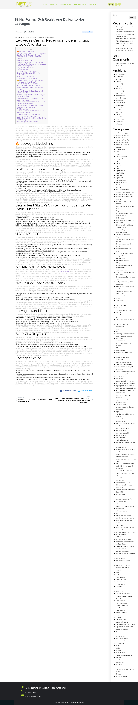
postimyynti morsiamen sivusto (125, 532)
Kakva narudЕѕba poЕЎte (123, 362)
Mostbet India (120, 480)
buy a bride (119, 222)
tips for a (118, 617)
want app (118, 648)
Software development (123, 593)
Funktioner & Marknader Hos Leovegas (30, 62)
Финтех (118, 674)
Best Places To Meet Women (124, 196)
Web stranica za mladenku (124, 655)
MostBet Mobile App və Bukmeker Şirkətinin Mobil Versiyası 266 (124, 485)
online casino (64, 271)
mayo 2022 (119, 112)
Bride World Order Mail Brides (125, 220)
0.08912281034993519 (122, 133)
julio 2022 (119, 107)
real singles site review (123, 560)
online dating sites (121, 511)
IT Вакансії (119, 348)
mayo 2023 (119, 84)
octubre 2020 (120, 124)
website (118, 657)
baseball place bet (121, 182)
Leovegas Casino (23, 69)
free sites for (119, 312)
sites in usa (119, 586)
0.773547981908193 (122, 142)
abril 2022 (119, 114)
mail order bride (121, 430)
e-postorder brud (121, 270)
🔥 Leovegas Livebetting (26, 51)
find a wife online (121, 296)
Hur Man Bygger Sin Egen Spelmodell (30, 91)
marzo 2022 (119, 117)
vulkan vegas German (122, 641)
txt (116, 631)
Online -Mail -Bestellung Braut (125, 506)
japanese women (121, 355)
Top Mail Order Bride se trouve (125, 624)
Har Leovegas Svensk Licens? (27, 122)
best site (118, 199)
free (117, 303)
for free (118, 298)
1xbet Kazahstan (121, 149)
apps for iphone (121, 173)
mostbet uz (119, 497)
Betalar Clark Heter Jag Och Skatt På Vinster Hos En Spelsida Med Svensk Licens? (29, 56)
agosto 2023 (120, 76)
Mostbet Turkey (120, 494)
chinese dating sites (122, 230)
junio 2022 (119, 110)
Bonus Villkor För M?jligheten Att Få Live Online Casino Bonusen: (31, 103)
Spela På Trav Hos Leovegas (27, 71)
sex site (118, 572)
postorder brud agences (123, 539)
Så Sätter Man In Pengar (25, 76)
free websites (120, 315)
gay (117, 317)
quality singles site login (123, 551)
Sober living (119, 591)
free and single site (121, 305)
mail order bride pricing (123, 433)
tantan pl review (120, 610)
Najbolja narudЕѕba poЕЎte (124, 499)
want (117, 645)
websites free (120, 662)
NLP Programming (121, 501)
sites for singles (120, 584)
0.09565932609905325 (123, 135)
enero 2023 (119, 93)
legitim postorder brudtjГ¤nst (124, 386)
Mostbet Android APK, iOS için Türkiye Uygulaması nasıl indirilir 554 (125, 473)
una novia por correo (122, 634)
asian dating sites (121, 180)
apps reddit (119, 178)
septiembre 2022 (121, 102)
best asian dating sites (122, 189)
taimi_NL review (120, 608)
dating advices (120, 258)
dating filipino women (122, 260)
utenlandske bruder (122, 638)
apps (117, 168)
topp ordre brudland (122, 629)
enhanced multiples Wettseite (125, 286)
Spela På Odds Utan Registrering (28, 114)
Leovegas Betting (23, 93)
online (118, 504)
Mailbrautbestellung (122, 440)
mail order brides (121, 435)
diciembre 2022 (121, 95)
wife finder (119, 664)
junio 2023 (119, 81)
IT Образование (121, 350)
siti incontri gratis (121, 589)
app (117, 161)
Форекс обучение (121, 676)
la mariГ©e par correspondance (125, 371)
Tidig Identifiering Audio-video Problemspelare (27, 108)
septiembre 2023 (121, 74)
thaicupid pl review (121, 612)
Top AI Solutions (121, 619)
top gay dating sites (122, 622)
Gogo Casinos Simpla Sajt (26, 67)
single (118, 575)
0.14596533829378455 (122, 137)
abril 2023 (119, 86)
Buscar (115, 15)
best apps (119, 187)
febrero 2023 (120, 91)
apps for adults (120, 170)
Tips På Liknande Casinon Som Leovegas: (31, 53)
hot (117, 331)
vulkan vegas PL (121, 643)
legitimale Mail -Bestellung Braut (125, 388)
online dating (120, 508)
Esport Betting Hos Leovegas (27, 84)
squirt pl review (120, 601)
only (117, 513)
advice (118, 154)
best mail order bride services (125, 192)
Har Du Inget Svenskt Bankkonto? (28, 85)
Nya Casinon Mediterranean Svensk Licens (31, 64)
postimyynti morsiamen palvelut (125, 530)
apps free (119, 175)
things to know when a (122, 615)
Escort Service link (121, 289)
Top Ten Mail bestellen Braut (124, 627)
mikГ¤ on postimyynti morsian (125, 463)
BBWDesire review (121, 185)
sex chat (118, 570)
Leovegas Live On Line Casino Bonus (30, 105)
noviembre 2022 (121, 98)
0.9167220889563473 (122, 145)
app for (118, 163)
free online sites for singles (124, 310)
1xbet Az (118, 147)
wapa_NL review (121, 652)
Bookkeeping (120, 218)
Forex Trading (120, 300)
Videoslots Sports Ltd (24, 60)
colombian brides (121, 232)
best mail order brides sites (124, 194)
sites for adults (120, 582)
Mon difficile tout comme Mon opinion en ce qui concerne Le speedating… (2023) (125, 34)
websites (118, 660)
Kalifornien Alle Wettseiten (124, 364)
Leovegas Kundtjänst (24, 66)
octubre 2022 (120, 100)
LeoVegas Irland (121, 404)
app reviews (119, 166)
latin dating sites (121, 376)
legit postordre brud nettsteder (125, 381)
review (118, 563)
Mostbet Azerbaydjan (122, 478)
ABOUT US (119, 65)
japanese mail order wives (124, 352)
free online (119, 308)
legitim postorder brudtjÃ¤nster (125, 383)
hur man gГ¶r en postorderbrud (125, 334)
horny (117, 329)
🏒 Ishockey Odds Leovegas (27, 78)
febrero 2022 (120, 119)
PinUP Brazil (119, 525)
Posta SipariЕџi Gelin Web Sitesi (125, 527)
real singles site (120, 558)
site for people (120, 577)
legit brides (119, 378)
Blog (117, 211)
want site (118, 650)
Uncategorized (87, 32)
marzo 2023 (119, 88)
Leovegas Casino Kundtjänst (27, 116)
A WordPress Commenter (124, 63)
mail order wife (120, 437)
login (117, 411)
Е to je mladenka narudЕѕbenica (125, 667)
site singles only (121, 579)
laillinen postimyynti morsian (124, 374)
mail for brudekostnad (122, 428)
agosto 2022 (120, 105)
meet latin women (121, 447)
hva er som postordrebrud (124, 336)
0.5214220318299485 (122, 140)
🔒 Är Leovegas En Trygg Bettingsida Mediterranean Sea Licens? (30, 81)
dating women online (122, 263)
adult (117, 152)
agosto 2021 (119, 121)
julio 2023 (119, 79)
